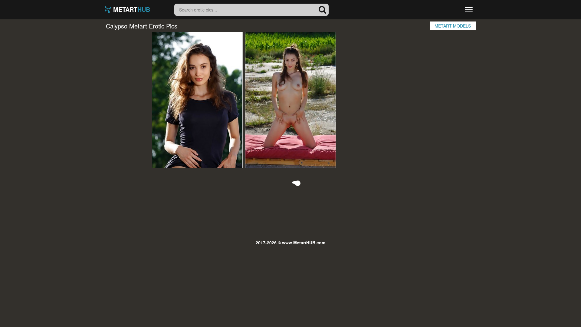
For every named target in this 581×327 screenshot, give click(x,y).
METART (130, 9)
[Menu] (468, 9)
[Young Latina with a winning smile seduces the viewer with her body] (197, 100)
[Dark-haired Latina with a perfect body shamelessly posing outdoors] (290, 100)
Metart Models (453, 26)
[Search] (323, 10)
